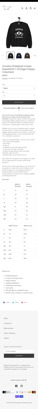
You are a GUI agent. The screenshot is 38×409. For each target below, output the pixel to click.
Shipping (5, 78)
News (6, 318)
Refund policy (8, 328)
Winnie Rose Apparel (16, 402)
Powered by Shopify (27, 402)
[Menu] (35, 8)
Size (3, 92)
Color (3, 84)
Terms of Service (9, 333)
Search (6, 338)
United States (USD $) (18, 380)
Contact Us (8, 323)
